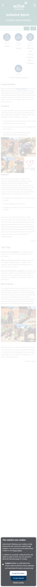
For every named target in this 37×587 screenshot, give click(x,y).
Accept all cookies (18, 573)
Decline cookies (18, 582)
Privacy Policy (17, 550)
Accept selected (18, 578)
